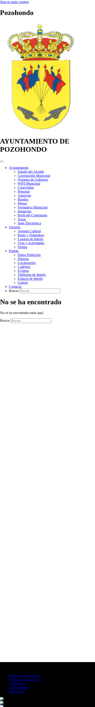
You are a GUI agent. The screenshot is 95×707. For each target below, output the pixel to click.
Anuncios (24, 195)
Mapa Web (16, 691)
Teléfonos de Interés (32, 275)
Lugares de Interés (30, 239)
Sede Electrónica (29, 223)
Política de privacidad (24, 675)
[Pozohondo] (40, 130)
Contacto (15, 286)
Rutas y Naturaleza (31, 235)
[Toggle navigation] (2, 161)
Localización (27, 263)
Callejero (24, 267)
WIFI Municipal (29, 183)
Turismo (14, 227)
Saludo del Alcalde (31, 172)
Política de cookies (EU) (26, 679)
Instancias (24, 211)
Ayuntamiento (18, 168)
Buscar (14, 291)
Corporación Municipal (34, 175)
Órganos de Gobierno (33, 179)
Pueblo (14, 251)
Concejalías (26, 187)
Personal (24, 191)
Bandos (23, 199)
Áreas (22, 219)
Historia (23, 259)
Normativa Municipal (33, 207)
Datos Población (29, 255)
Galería (23, 282)
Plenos (22, 203)
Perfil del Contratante (32, 215)
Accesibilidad (18, 687)
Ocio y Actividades (31, 243)
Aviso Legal (17, 683)
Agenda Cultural (29, 231)
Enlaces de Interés (30, 279)
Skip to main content (14, 2)
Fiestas (22, 247)
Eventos (23, 271)
